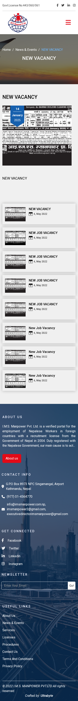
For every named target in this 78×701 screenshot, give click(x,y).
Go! (71, 585)
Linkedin (14, 556)
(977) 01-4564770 (19, 496)
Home (6, 50)
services (8, 630)
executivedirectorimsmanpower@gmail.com (37, 514)
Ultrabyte (46, 696)
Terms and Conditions (17, 659)
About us (12, 458)
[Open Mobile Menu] (68, 22)
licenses (8, 637)
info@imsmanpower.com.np (26, 504)
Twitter (13, 548)
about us (8, 616)
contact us (10, 652)
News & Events (26, 50)
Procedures (10, 644)
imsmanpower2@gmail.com (26, 509)
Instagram (15, 564)
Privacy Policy (12, 666)
